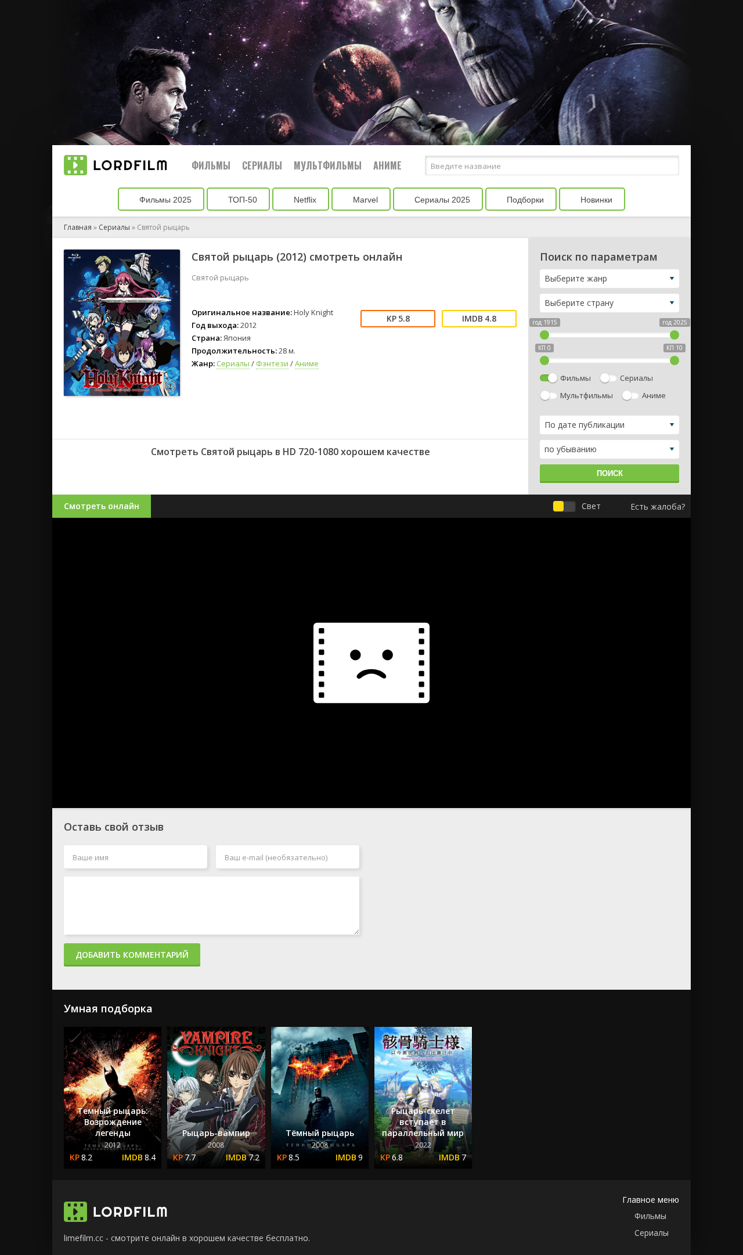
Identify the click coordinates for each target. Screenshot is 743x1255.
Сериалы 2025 (441, 199)
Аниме (387, 165)
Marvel (364, 199)
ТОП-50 (241, 199)
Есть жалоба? (657, 506)
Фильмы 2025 (164, 199)
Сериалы (262, 165)
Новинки (595, 199)
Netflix (303, 199)
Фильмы (211, 165)
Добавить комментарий (132, 954)
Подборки (524, 199)
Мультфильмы (328, 165)
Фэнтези (272, 363)
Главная (78, 227)
